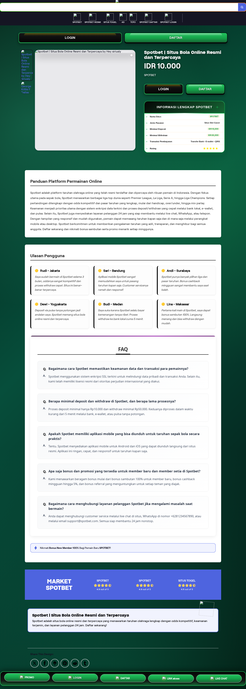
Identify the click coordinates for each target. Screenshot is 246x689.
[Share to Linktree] (54, 662)
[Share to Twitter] (34, 662)
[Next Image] (132, 100)
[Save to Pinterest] (65, 662)
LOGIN (70, 37)
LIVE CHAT (221, 678)
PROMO (29, 677)
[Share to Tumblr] (85, 662)
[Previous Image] (38, 100)
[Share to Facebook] (44, 662)
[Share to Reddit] (75, 662)
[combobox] (119, 7)
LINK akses (173, 678)
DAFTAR (175, 37)
